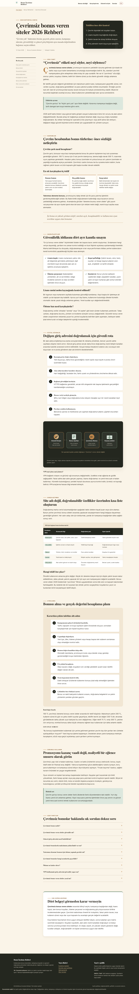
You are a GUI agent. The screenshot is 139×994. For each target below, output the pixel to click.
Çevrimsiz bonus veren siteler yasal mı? (57, 878)
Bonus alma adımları (21, 80)
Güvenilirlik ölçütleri (21, 71)
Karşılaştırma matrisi (21, 77)
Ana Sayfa (19, 10)
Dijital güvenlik (63, 970)
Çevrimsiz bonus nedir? (51, 826)
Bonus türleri (19, 68)
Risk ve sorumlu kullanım (22, 84)
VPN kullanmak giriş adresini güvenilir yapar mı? (61, 872)
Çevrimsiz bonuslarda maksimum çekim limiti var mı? (62, 845)
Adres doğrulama (20, 74)
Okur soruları (62, 972)
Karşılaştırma (94, 3)
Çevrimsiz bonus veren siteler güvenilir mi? (58, 832)
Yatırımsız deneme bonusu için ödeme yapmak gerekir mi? (64, 852)
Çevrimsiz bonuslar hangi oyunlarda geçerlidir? (60, 858)
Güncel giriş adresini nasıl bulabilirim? (57, 839)
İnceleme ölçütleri (64, 966)
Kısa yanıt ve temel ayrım (23, 65)
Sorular (114, 3)
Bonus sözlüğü (83, 3)
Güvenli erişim (105, 3)
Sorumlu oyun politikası (65, 968)
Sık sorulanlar (19, 87)
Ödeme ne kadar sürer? (51, 865)
